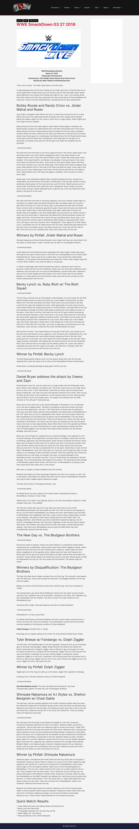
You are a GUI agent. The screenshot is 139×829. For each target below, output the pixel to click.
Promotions (55, 7)
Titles (96, 7)
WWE (25, 20)
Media (106, 7)
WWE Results (33, 20)
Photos (77, 7)
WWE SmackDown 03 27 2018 (46, 24)
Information (117, 7)
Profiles (66, 7)
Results (86, 7)
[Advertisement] (106, 51)
